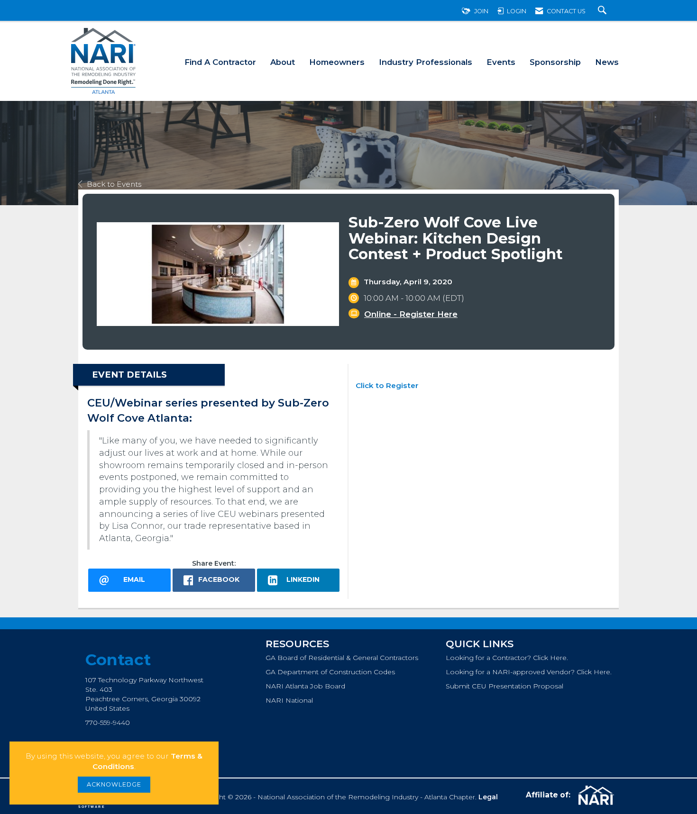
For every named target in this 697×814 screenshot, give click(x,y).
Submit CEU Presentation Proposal (504, 686)
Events (500, 62)
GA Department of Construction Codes (330, 672)
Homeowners (337, 62)
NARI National (289, 700)
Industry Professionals (425, 62)
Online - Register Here (411, 314)
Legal (488, 797)
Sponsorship (555, 62)
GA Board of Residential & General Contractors (342, 657)
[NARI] (595, 795)
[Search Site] (603, 11)
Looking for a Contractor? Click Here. (507, 657)
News (607, 62)
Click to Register (387, 385)
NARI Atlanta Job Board (305, 686)
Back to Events (114, 184)
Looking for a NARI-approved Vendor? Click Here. (529, 672)
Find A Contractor (220, 62)
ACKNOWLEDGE (114, 784)
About (282, 62)
